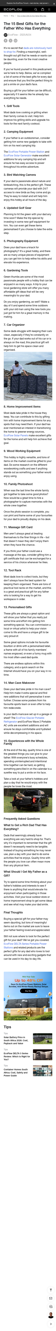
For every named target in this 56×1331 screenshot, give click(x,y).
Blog (12, 16)
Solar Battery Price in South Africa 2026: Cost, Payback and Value (16, 1040)
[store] (42, 9)
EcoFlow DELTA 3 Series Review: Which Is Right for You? (17, 1056)
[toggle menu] (49, 9)
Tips (6, 1033)
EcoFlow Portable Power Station (26, 151)
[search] (35, 9)
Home (6, 16)
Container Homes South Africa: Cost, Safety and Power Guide (16, 1072)
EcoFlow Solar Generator (18, 155)
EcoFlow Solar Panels (16, 435)
